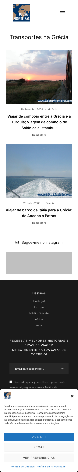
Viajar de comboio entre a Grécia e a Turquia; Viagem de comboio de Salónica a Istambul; (39, 122)
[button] (72, 396)
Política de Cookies (23, 466)
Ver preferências (39, 457)
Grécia (52, 109)
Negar (39, 447)
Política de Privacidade (51, 466)
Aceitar (39, 436)
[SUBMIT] (63, 368)
